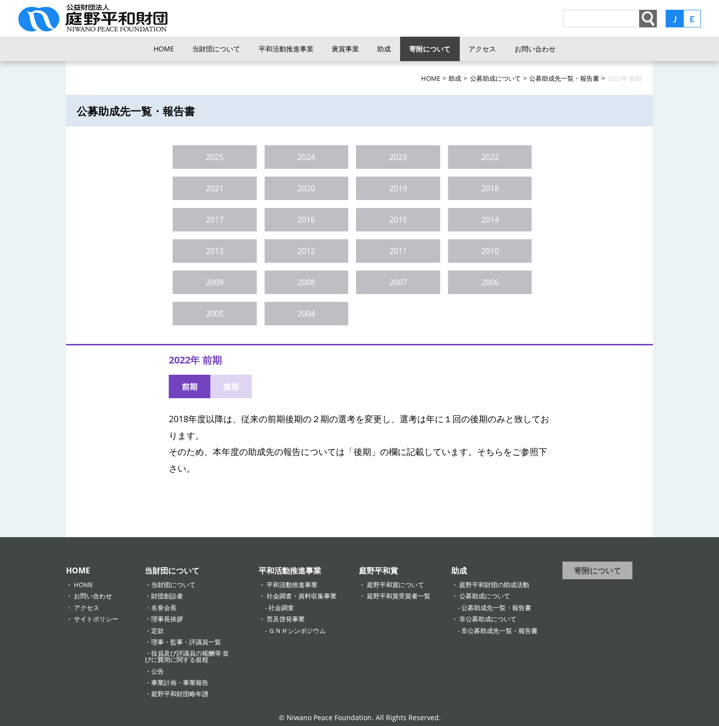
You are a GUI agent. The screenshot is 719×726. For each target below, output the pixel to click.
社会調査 (281, 607)
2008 (306, 282)
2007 (398, 282)
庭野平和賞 (378, 570)
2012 (306, 251)
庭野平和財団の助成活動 (494, 584)
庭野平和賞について (395, 584)
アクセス (482, 48)
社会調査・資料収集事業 (302, 595)
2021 (215, 188)
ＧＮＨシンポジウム (297, 630)
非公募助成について (488, 618)
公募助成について (484, 595)
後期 (231, 386)
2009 (215, 282)
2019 (398, 188)
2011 (398, 251)
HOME (164, 48)
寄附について (429, 48)
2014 (490, 219)
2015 (398, 219)
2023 (398, 157)
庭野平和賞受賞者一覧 (398, 595)
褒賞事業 (345, 48)
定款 (157, 630)
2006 (490, 282)
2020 (306, 188)
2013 (215, 251)
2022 (490, 157)
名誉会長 (164, 607)
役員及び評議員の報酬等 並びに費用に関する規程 (187, 656)
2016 (306, 219)
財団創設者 (167, 595)
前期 (190, 386)
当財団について (216, 48)
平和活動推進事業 (286, 48)
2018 (490, 188)
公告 (157, 671)
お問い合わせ (535, 48)
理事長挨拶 (167, 618)
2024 (306, 157)
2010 (490, 251)
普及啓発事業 (286, 618)
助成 (384, 48)
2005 (215, 313)
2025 (215, 157)
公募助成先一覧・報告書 (496, 607)
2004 (306, 313)
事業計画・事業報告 (179, 682)
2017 (215, 219)
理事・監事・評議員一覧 (186, 641)
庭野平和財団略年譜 (179, 693)
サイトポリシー (96, 618)
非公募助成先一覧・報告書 (499, 630)
